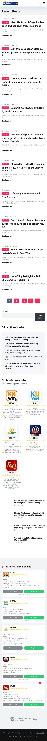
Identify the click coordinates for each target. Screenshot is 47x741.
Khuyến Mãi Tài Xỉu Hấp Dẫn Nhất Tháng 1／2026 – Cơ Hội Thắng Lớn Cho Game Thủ (23, 167)
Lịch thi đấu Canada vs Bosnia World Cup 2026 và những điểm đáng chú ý (23, 52)
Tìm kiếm (5, 312)
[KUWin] (35, 400)
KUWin (35, 403)
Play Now (34, 591)
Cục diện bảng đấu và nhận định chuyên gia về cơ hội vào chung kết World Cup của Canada (23, 137)
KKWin (11, 403)
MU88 (11, 473)
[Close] (40, 683)
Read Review (13, 591)
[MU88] (11, 470)
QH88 (35, 438)
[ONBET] (11, 435)
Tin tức (5, 22)
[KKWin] (11, 400)
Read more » (7, 35)
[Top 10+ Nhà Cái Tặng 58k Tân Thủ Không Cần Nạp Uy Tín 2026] (10, 3)
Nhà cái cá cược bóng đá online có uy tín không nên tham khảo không (21, 338)
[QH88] (35, 435)
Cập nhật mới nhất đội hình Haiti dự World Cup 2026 (23, 358)
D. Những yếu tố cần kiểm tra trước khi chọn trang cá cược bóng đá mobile (21, 81)
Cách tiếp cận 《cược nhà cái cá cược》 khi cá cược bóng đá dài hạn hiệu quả (23, 223)
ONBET (12, 438)
